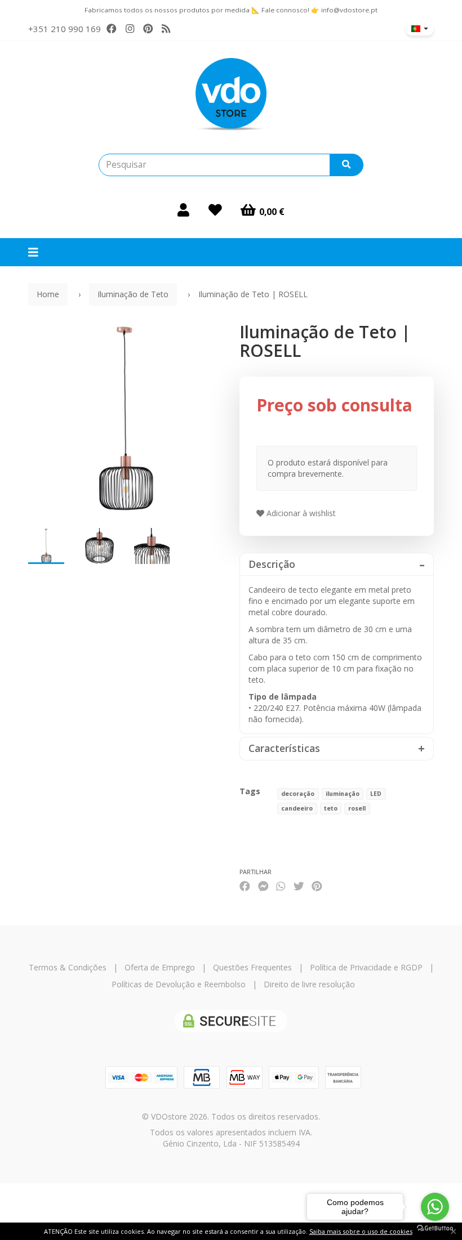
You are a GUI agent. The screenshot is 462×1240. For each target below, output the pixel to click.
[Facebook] (111, 29)
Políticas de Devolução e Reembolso (179, 984)
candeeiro (297, 808)
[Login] (183, 210)
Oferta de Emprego (160, 967)
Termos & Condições (67, 967)
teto (330, 808)
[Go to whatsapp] (435, 1207)
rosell (357, 808)
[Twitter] (299, 885)
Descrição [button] (271, 564)
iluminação (342, 794)
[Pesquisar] (346, 165)
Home (48, 294)
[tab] (336, 564)
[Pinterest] (148, 29)
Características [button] (284, 748)
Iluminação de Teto (132, 294)
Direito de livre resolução (309, 984)
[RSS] (166, 29)
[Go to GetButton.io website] (435, 1228)
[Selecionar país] (420, 28)
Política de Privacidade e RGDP (366, 967)
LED (375, 794)
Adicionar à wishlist (300, 513)
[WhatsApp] (280, 885)
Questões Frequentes (252, 967)
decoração (297, 794)
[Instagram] (129, 29)
